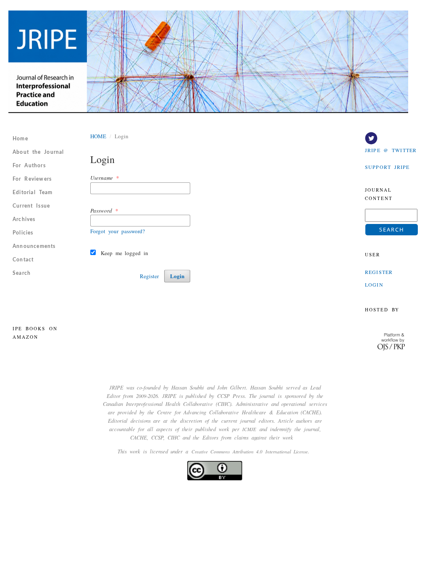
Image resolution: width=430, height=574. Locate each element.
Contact (23, 259)
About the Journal (38, 152)
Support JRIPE (387, 166)
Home (20, 138)
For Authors (29, 165)
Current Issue (31, 205)
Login (177, 276)
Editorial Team (32, 192)
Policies (23, 232)
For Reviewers (32, 179)
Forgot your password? (117, 231)
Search (22, 273)
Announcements (34, 246)
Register (149, 276)
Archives (24, 219)
